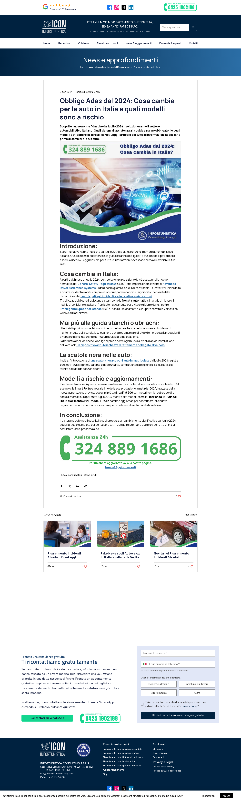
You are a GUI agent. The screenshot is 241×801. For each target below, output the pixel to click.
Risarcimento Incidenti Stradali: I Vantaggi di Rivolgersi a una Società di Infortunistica (67, 555)
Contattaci (158, 757)
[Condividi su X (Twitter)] (69, 486)
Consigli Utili (91, 475)
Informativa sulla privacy (170, 795)
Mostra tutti (191, 514)
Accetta (226, 795)
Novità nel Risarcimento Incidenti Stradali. (171, 555)
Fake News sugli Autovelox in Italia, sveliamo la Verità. (120, 555)
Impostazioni (208, 795)
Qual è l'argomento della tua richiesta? (161, 677)
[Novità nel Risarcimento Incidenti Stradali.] (173, 534)
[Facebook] (109, 7)
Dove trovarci (160, 753)
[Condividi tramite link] (85, 486)
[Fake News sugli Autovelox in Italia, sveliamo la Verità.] (120, 534)
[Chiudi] (237, 795)
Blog (105, 774)
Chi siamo (158, 749)
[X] (123, 7)
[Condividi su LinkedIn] (77, 486)
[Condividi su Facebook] (61, 486)
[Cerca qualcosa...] (193, 27)
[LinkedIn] (131, 7)
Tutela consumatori (71, 475)
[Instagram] (116, 7)
